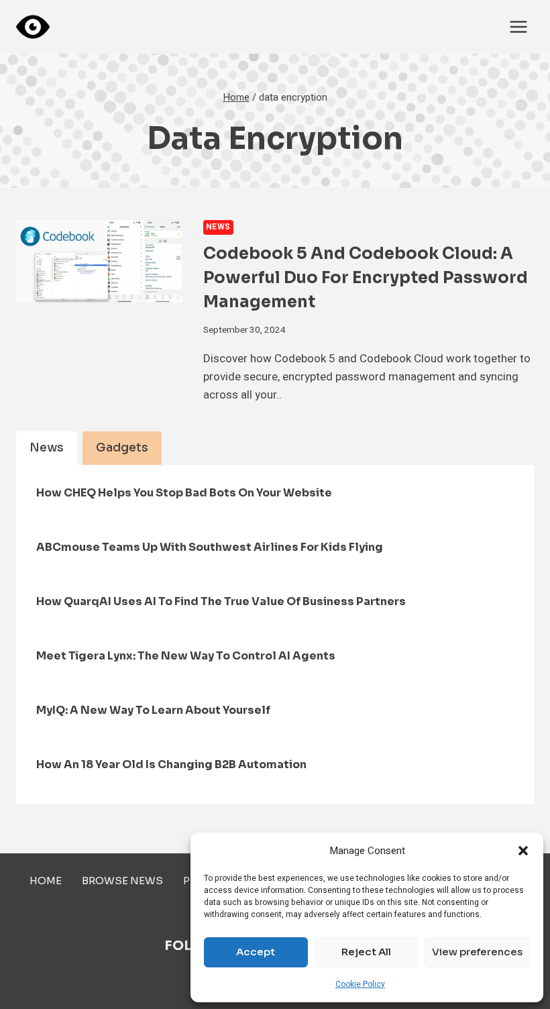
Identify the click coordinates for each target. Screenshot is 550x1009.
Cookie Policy (360, 984)
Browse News (122, 880)
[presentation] (99, 261)
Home (46, 880)
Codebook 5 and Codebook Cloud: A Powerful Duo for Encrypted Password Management (365, 278)
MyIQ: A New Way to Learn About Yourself (153, 710)
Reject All (366, 951)
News (218, 227)
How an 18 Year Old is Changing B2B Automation (171, 764)
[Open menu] (518, 26)
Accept (255, 951)
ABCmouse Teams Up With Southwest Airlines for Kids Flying (209, 547)
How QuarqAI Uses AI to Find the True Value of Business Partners (221, 601)
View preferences (477, 951)
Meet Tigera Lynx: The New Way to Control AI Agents (185, 656)
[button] (523, 850)
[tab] (46, 448)
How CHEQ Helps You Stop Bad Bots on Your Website (184, 493)
